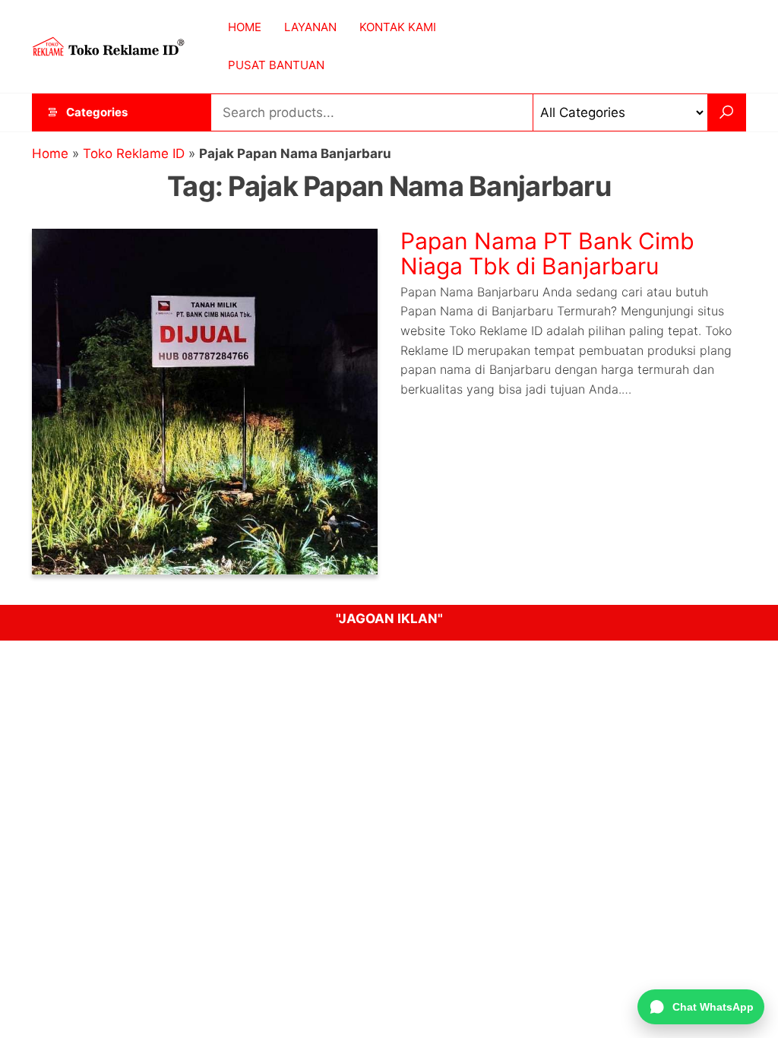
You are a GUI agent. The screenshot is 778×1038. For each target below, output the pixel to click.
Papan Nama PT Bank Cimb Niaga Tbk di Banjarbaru (547, 253)
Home (50, 153)
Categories (97, 112)
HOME (244, 27)
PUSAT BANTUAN (276, 65)
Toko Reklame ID (134, 153)
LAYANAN (310, 27)
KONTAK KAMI (397, 27)
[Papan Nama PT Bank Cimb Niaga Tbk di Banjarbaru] (205, 400)
